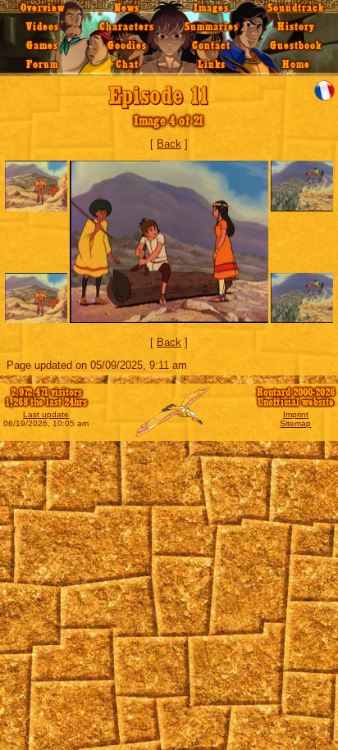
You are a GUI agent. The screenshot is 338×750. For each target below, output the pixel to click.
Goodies (127, 46)
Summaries (212, 27)
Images (211, 8)
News (126, 8)
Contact (211, 46)
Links (212, 65)
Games (42, 46)
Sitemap (295, 423)
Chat (127, 65)
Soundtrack (295, 8)
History (296, 27)
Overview (43, 8)
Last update (46, 414)
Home (296, 65)
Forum (42, 65)
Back (169, 144)
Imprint (295, 414)
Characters (126, 27)
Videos (42, 27)
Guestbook (296, 46)
